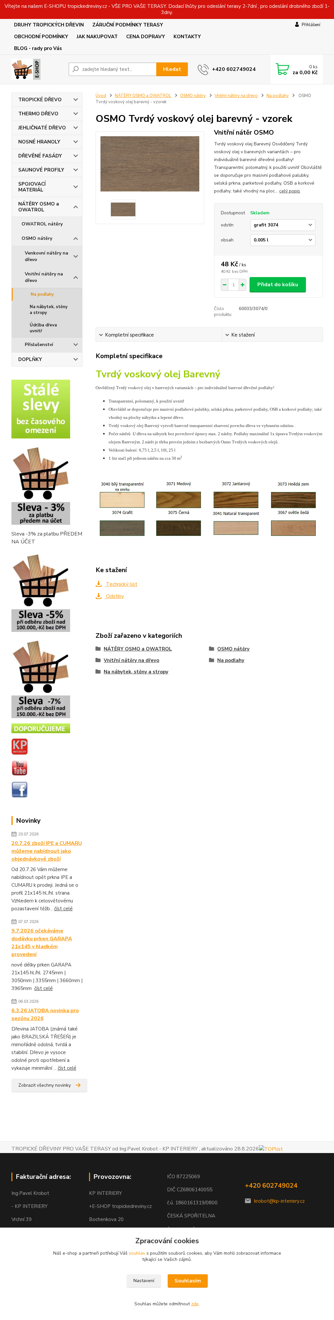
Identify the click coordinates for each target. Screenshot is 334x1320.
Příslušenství (39, 344)
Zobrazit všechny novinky (44, 1085)
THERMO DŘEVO (38, 113)
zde (195, 1304)
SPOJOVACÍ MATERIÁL (32, 187)
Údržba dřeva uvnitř (43, 328)
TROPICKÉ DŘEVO (40, 99)
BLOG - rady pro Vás (38, 48)
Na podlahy (42, 294)
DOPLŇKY (30, 359)
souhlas (137, 1253)
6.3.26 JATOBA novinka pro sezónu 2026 (45, 1014)
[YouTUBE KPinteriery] (19, 768)
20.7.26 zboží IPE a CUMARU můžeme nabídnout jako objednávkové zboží (46, 851)
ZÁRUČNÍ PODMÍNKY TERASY (127, 25)
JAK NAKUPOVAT (97, 36)
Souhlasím (188, 1280)
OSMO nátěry (37, 238)
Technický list (121, 584)
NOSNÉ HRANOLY (39, 142)
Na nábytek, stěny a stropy (49, 310)
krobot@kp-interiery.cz (279, 1201)
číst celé (63, 908)
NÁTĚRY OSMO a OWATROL (38, 207)
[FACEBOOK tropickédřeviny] (19, 789)
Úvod (101, 96)
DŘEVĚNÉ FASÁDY (40, 156)
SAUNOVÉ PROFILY (41, 170)
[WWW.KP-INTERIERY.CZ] (19, 746)
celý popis (289, 191)
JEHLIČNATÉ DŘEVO (42, 127)
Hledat (172, 69)
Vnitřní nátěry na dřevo (44, 277)
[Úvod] (37, 69)
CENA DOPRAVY (145, 36)
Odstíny (114, 596)
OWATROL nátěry (42, 224)
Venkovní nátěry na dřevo (46, 256)
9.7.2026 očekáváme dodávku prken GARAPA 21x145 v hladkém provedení (41, 942)
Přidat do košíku (277, 284)
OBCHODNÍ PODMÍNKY (41, 36)
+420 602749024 (234, 69)
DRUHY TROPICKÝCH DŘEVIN (49, 25)
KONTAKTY (187, 36)
